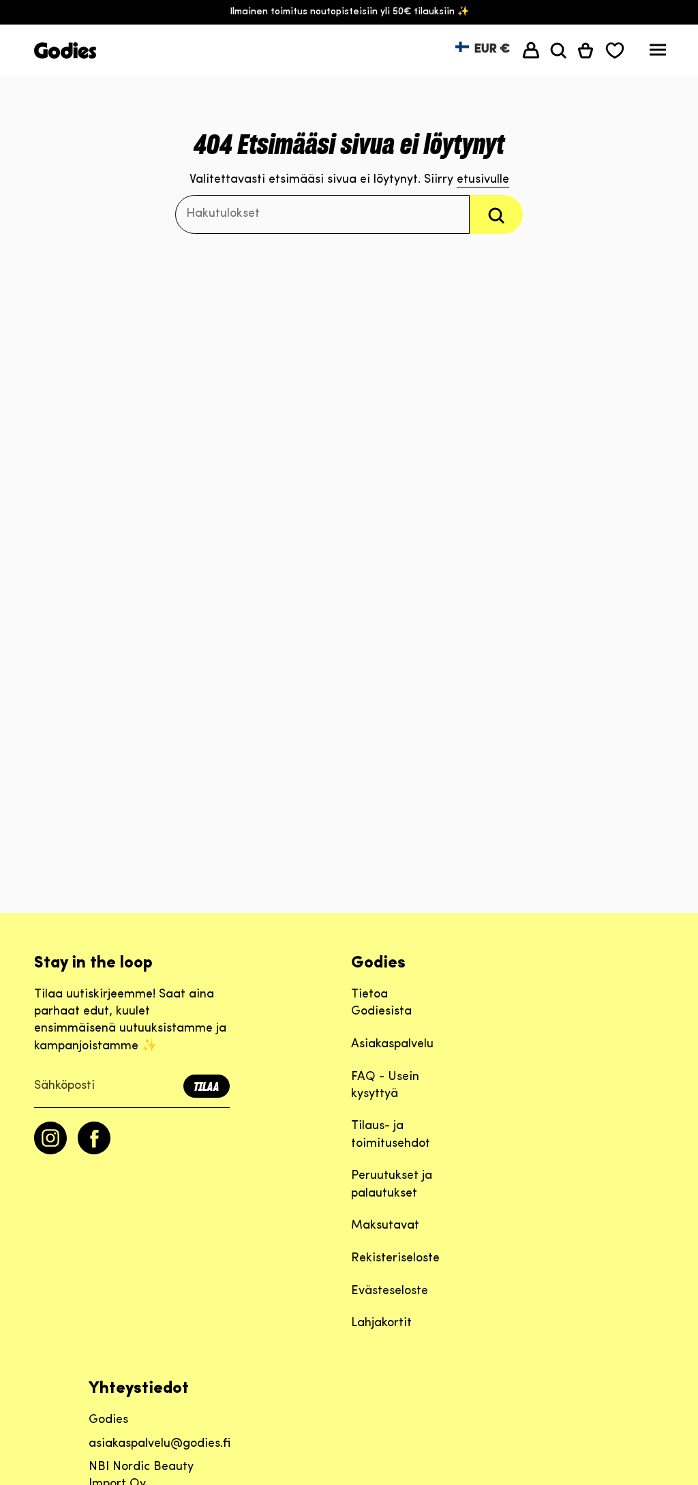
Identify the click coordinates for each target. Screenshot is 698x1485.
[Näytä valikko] (657, 53)
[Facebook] (94, 1151)
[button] (558, 50)
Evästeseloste (389, 1291)
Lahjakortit (381, 1323)
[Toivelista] (615, 50)
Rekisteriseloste (395, 1258)
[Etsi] (496, 214)
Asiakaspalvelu (392, 1044)
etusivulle (483, 180)
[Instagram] (50, 1151)
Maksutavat (385, 1226)
